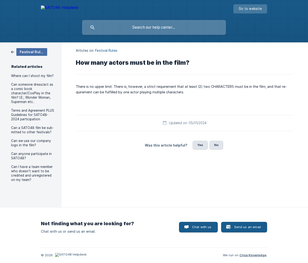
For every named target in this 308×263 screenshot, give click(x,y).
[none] (59, 8)
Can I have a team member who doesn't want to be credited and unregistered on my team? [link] (32, 173)
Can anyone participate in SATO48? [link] (31, 156)
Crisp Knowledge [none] (252, 255)
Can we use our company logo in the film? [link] (31, 143)
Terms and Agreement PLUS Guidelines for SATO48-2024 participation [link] (32, 115)
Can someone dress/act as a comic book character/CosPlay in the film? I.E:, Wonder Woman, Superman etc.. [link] (32, 93)
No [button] (216, 145)
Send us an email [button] (247, 227)
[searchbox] (154, 27)
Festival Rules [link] (106, 50)
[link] (29, 51)
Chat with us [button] (202, 227)
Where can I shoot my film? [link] (32, 76)
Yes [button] (200, 145)
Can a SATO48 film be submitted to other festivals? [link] (32, 130)
